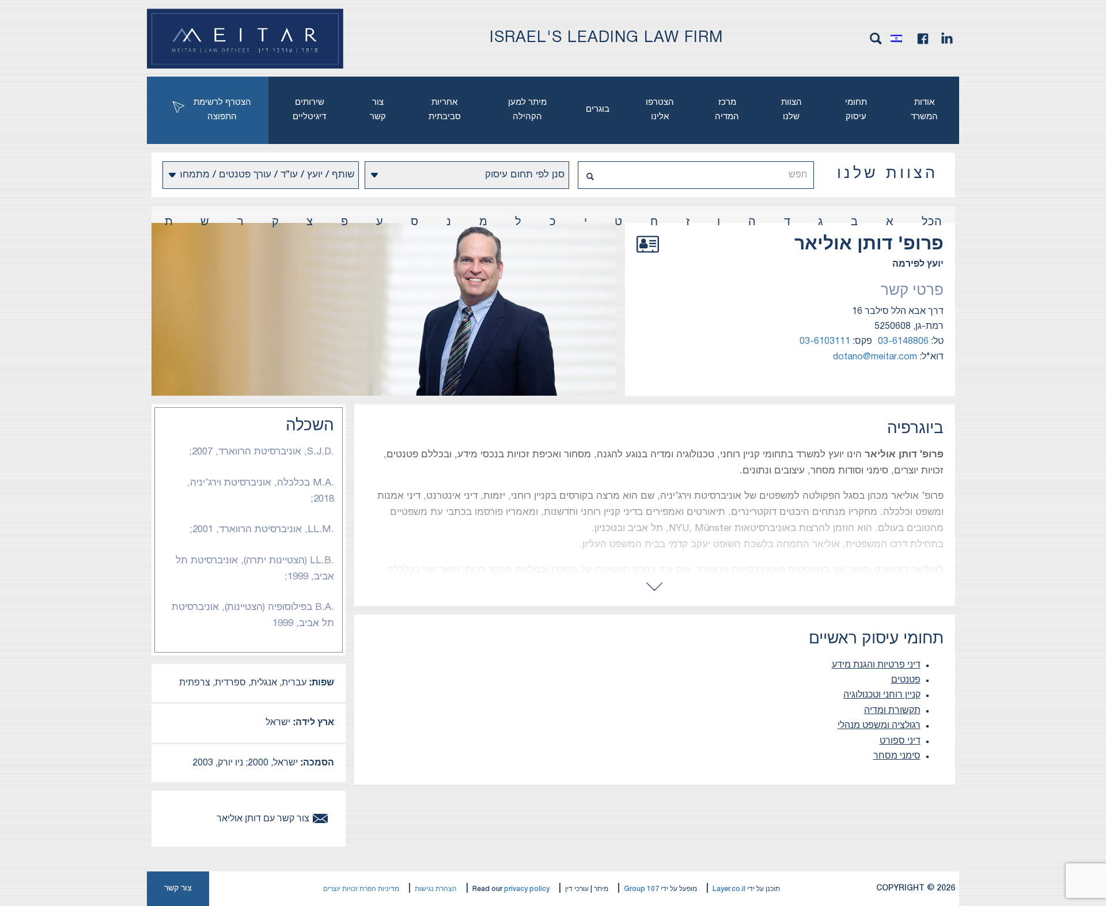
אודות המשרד (924, 109)
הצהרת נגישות (436, 889)
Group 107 (641, 889)
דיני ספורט (900, 741)
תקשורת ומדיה (892, 711)
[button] (899, 38)
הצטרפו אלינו (660, 109)
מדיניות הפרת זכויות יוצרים (361, 889)
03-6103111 (825, 342)
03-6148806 (903, 342)
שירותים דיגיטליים (309, 109)
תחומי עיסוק (856, 109)
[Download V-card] (648, 256)
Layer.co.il (729, 889)
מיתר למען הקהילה (527, 109)
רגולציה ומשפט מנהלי (879, 726)
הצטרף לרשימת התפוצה (222, 109)
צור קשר (378, 109)
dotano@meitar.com (875, 357)
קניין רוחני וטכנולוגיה (882, 695)
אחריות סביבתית (445, 109)
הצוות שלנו (791, 109)
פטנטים (906, 680)
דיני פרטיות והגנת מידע (876, 665)
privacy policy (527, 889)
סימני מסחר (897, 756)
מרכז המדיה (727, 109)
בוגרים (597, 109)
